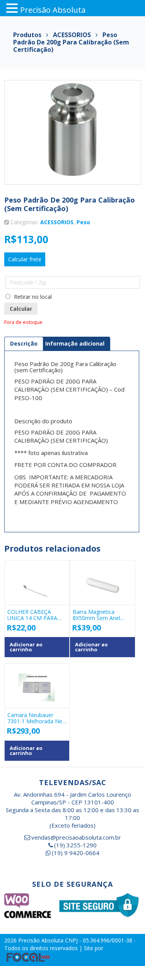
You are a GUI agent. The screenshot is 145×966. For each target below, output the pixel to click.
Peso (83, 222)
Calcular (21, 308)
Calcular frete (24, 259)
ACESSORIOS (56, 222)
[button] (13, 8)
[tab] (23, 344)
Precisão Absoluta (41, 940)
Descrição (24, 343)
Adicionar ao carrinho (26, 647)
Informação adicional (74, 343)
